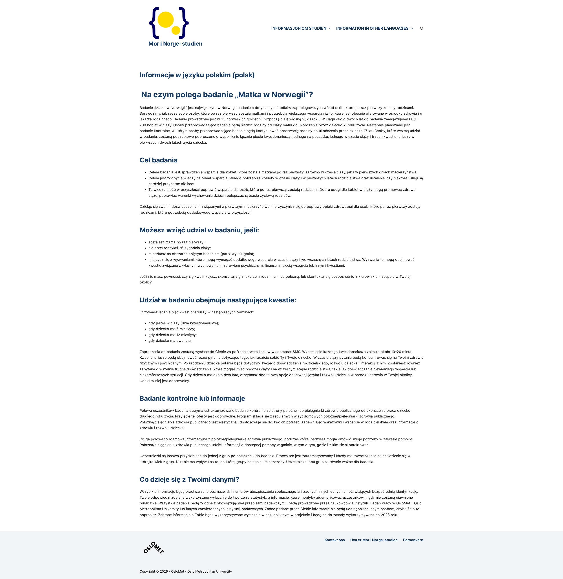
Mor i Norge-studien (175, 43)
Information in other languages (372, 28)
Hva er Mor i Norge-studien (374, 540)
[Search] (421, 28)
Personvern (413, 540)
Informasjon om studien (298, 28)
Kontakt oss (335, 540)
